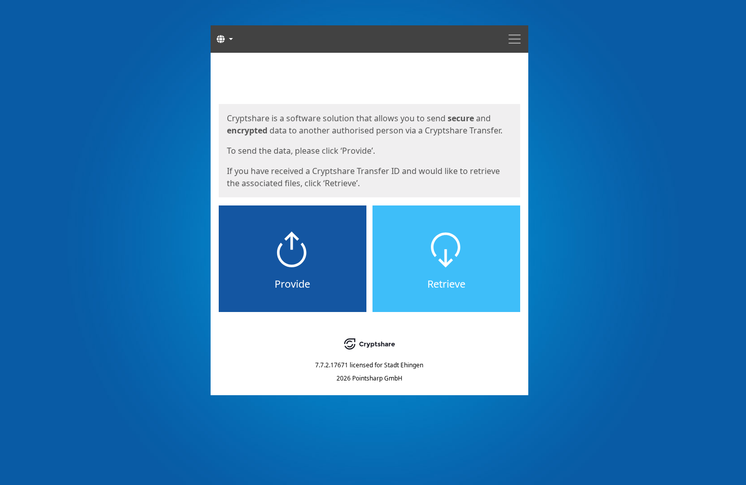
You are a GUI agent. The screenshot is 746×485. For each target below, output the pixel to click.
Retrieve (446, 284)
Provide (292, 284)
